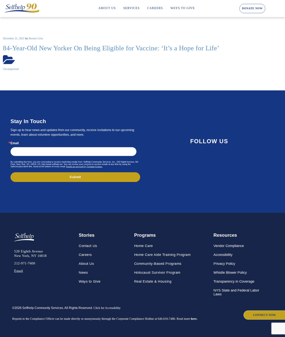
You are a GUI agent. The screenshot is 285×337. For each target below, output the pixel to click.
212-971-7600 (24, 263)
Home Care (143, 246)
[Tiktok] (260, 158)
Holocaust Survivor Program (157, 272)
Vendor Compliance (228, 246)
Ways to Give (182, 8)
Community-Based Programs (157, 264)
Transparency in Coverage (233, 281)
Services (131, 8)
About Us (107, 8)
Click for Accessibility (107, 308)
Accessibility (222, 255)
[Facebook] (220, 158)
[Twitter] (233, 158)
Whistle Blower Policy (230, 272)
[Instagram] (207, 158)
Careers (155, 8)
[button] (220, 8)
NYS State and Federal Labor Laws (236, 292)
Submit (75, 177)
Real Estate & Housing (152, 281)
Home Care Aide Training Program (162, 255)
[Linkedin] (247, 158)
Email (14, 143)
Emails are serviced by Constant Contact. (84, 166)
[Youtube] (193, 158)
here (194, 318)
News (83, 272)
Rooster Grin (36, 38)
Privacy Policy (224, 264)
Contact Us (88, 246)
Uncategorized (11, 69)
